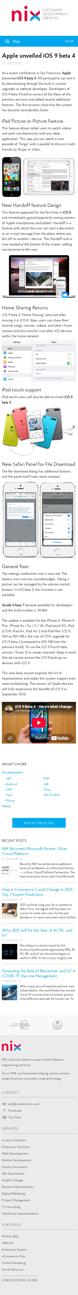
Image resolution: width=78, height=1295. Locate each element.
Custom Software (14, 1140)
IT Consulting (11, 1207)
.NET (8, 778)
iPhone (10, 800)
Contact (10, 1092)
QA (46, 784)
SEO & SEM (51, 795)
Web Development (15, 1153)
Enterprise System (14, 1249)
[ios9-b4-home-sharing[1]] (39, 361)
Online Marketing (14, 1263)
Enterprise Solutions (16, 1147)
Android (11, 784)
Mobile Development (16, 1160)
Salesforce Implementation (20, 1213)
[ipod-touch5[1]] (39, 431)
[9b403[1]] (39, 519)
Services (10, 1128)
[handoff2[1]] (39, 276)
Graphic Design (12, 1180)
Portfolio (11, 1224)
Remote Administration (17, 1187)
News (6, 806)
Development (12, 772)
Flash (8, 795)
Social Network (12, 1269)
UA (71, 41)
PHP (46, 778)
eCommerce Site (13, 1256)
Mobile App (10, 1236)
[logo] (26, 13)
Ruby (47, 789)
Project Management (16, 1200)
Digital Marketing (13, 1193)
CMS (8, 789)
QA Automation (13, 1173)
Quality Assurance (14, 1167)
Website (8, 1243)
